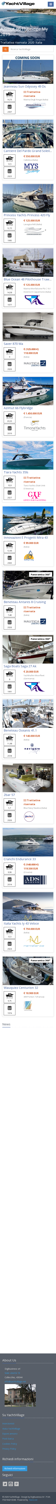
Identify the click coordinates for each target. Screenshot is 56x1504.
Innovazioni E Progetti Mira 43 (26, 537)
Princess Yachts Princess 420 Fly (27, 215)
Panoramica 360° (40, 574)
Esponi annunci (9, 1433)
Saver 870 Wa (13, 344)
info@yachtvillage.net (15, 1381)
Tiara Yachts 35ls (16, 472)
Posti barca (8, 1438)
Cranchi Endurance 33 (20, 859)
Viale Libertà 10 (12, 1372)
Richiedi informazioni (14, 1468)
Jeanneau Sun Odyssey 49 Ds (25, 86)
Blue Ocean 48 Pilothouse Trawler (28, 279)
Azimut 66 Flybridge (18, 408)
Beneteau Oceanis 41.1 (20, 730)
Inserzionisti (8, 1423)
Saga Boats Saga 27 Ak (20, 666)
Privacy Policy (9, 1448)
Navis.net (33, 1500)
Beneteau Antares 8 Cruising (25, 602)
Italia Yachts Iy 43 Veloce (21, 923)
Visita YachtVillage (11, 1428)
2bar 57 (9, 795)
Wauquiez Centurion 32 (21, 988)
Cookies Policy (9, 1443)
